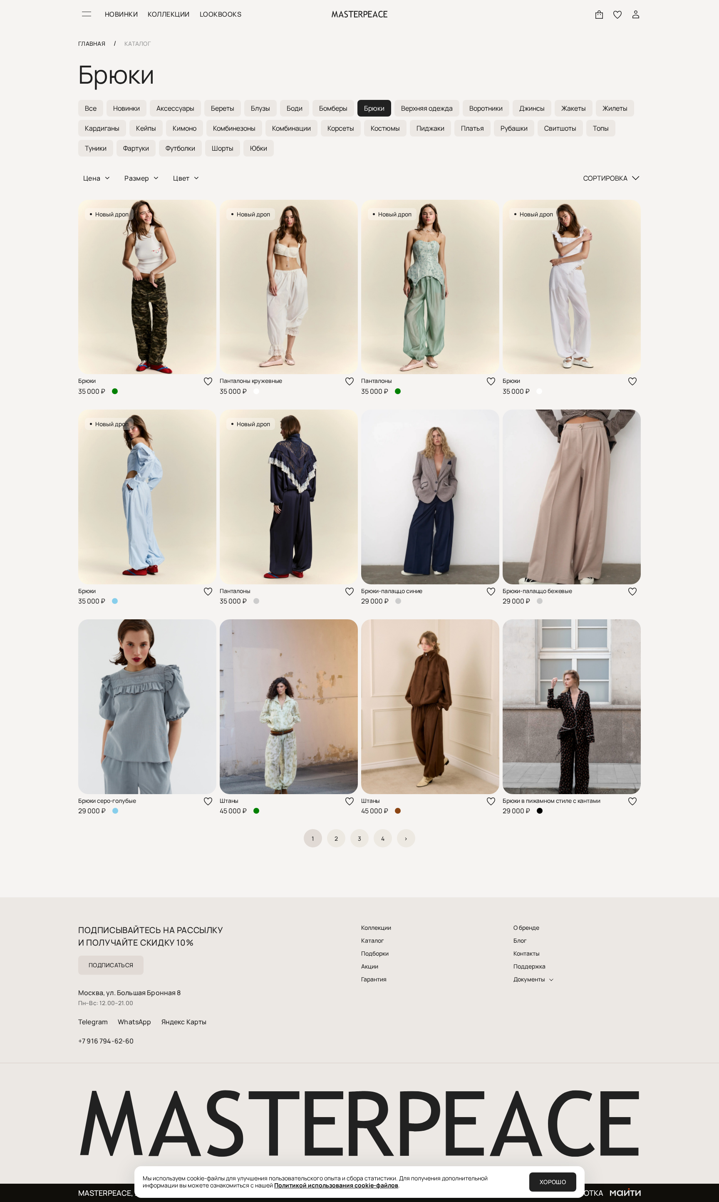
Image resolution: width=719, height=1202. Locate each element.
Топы (601, 128)
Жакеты (573, 108)
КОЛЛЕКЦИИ (168, 14)
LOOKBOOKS (220, 14)
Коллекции (376, 927)
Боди (294, 108)
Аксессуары (175, 108)
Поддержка (529, 966)
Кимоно (184, 128)
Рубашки (514, 128)
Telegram (93, 1021)
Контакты (526, 953)
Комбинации (291, 128)
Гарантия (374, 979)
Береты (222, 108)
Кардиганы (102, 128)
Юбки (258, 148)
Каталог (372, 940)
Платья (472, 128)
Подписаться (111, 965)
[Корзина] (599, 14)
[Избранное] (617, 14)
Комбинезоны (234, 128)
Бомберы (333, 108)
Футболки (180, 148)
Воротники (486, 108)
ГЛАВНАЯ (91, 43)
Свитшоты (560, 128)
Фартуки (136, 148)
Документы (529, 979)
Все (91, 108)
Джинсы (532, 108)
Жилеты (614, 108)
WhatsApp (134, 1021)
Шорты (222, 148)
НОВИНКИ (121, 14)
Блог (520, 940)
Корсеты (340, 128)
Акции (369, 966)
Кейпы (146, 128)
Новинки (126, 108)
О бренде (526, 927)
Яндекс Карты (184, 1021)
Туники (96, 148)
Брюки (374, 108)
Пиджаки (430, 128)
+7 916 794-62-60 (106, 1041)
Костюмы (385, 128)
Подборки (375, 953)
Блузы (260, 108)
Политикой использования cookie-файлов (336, 1185)
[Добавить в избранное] (208, 381)
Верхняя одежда (427, 108)
